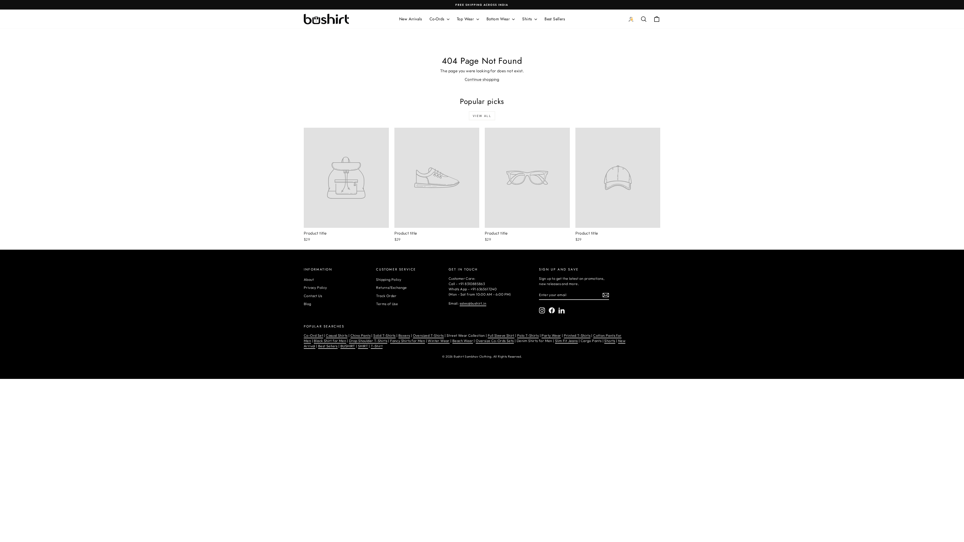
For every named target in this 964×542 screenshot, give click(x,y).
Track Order (386, 296)
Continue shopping (482, 79)
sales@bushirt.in (473, 303)
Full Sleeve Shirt (501, 335)
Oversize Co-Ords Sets (495, 340)
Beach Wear (462, 340)
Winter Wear (438, 340)
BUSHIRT (347, 346)
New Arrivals (410, 19)
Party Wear (551, 335)
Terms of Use (387, 304)
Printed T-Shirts (577, 335)
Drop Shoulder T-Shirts (368, 340)
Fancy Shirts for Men (407, 340)
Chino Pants (360, 335)
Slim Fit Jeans (566, 340)
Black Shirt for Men (330, 340)
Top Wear (466, 19)
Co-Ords (438, 19)
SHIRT (363, 346)
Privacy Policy (315, 287)
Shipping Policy (388, 279)
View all (482, 116)
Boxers (404, 335)
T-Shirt (377, 346)
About (309, 279)
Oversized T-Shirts (428, 335)
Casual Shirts (336, 335)
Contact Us (313, 296)
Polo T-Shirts (528, 335)
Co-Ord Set (313, 335)
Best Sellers (555, 19)
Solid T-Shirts (384, 335)
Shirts (527, 19)
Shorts (609, 340)
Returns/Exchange (391, 287)
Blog (307, 304)
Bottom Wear (499, 19)
